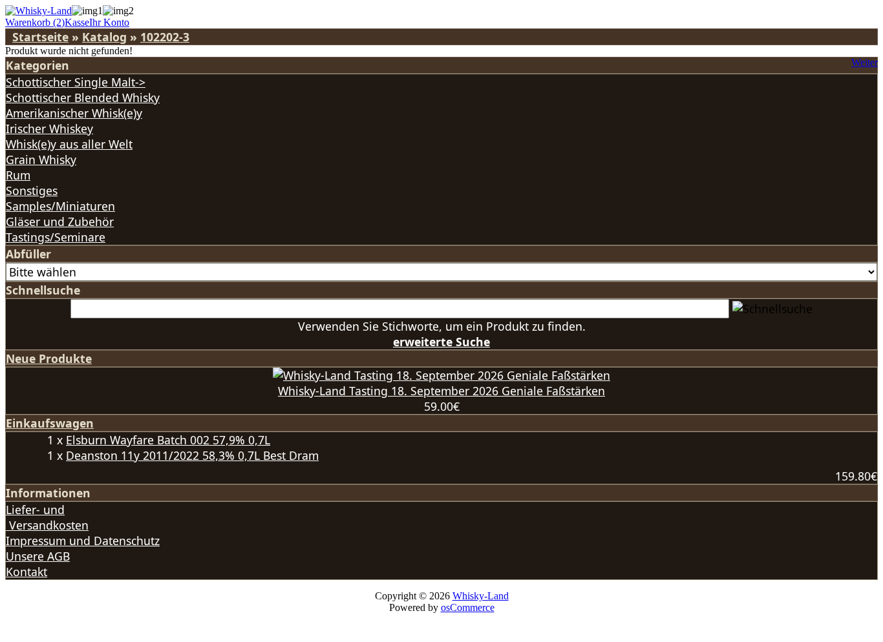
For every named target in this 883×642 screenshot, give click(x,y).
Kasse (77, 22)
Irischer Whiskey (49, 128)
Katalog (104, 37)
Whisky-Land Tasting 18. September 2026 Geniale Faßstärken (441, 391)
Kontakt (26, 571)
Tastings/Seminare (55, 237)
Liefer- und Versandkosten (47, 517)
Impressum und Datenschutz (83, 540)
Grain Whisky (41, 159)
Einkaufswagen (50, 423)
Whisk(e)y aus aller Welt (69, 144)
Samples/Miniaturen (60, 206)
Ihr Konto (109, 22)
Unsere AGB (38, 556)
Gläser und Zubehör (60, 221)
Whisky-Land (480, 595)
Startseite (40, 37)
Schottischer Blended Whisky (83, 97)
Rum (18, 175)
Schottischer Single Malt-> (75, 82)
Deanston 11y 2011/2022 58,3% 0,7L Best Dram (192, 455)
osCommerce (468, 607)
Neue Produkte (49, 358)
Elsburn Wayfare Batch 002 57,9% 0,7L (168, 440)
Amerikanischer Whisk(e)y (74, 113)
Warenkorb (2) (35, 22)
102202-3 (164, 37)
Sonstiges (32, 190)
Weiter (864, 62)
